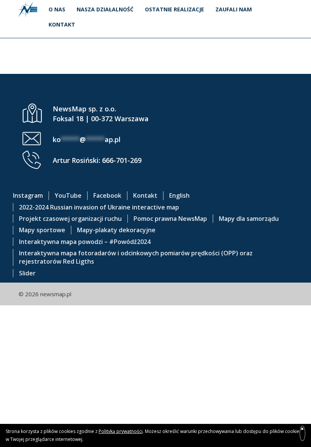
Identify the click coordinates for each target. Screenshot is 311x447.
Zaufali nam (233, 9)
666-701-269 (121, 160)
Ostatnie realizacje (174, 9)
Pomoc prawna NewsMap (170, 218)
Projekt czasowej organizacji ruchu (70, 218)
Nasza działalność (105, 9)
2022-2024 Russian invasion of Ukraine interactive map (99, 207)
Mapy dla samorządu (249, 218)
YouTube (68, 195)
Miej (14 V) (156, 42)
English (179, 195)
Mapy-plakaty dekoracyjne (116, 230)
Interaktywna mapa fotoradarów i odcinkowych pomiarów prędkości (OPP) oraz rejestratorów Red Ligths (136, 257)
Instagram (28, 195)
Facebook (107, 195)
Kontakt (62, 24)
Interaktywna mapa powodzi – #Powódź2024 (85, 242)
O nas (57, 9)
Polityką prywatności (121, 431)
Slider (27, 273)
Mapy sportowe (42, 230)
